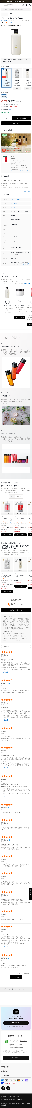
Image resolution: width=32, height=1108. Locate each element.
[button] (6, 23)
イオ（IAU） (14, 203)
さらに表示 (26, 264)
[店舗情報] (23, 5)
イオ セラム (14, 207)
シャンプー (4, 20)
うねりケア (15, 20)
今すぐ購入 (16, 123)
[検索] (28, 9)
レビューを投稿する (16, 610)
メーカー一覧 (10, 989)
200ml (27, 80)
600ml (6, 80)
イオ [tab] (12, 496)
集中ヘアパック (20, 306)
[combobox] (16, 9)
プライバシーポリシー (13, 1096)
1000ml (17, 80)
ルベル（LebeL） (15, 199)
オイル (10, 20)
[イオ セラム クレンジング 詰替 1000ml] (17, 73)
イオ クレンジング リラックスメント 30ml (20, 170)
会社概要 (19, 1099)
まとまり (21, 20)
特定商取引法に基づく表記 (8, 1099)
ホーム (3, 989)
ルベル (13, 165)
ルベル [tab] (19, 496)
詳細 (10, 110)
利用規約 (3, 1096)
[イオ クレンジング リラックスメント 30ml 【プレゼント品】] (6, 159)
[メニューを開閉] (2, 5)
